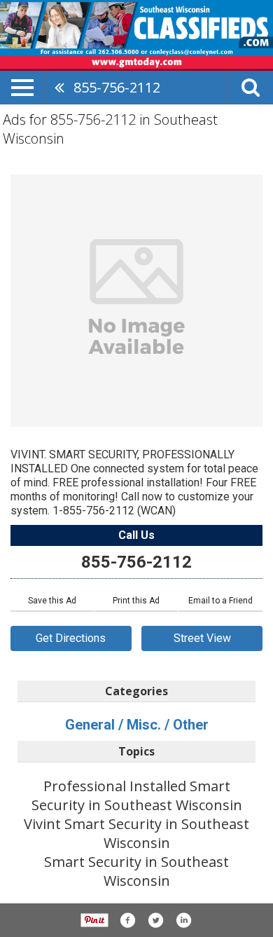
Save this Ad (52, 601)
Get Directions (71, 638)
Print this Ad (136, 601)
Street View (202, 638)
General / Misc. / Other (137, 724)
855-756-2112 (117, 87)
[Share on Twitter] (155, 920)
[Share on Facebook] (127, 920)
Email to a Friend (220, 601)
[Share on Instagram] (183, 920)
